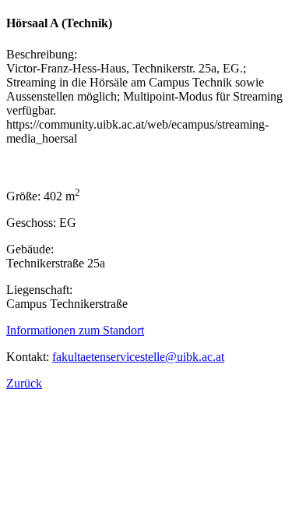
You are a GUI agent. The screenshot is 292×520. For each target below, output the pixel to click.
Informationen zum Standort (75, 330)
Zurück (24, 383)
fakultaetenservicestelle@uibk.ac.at (138, 356)
